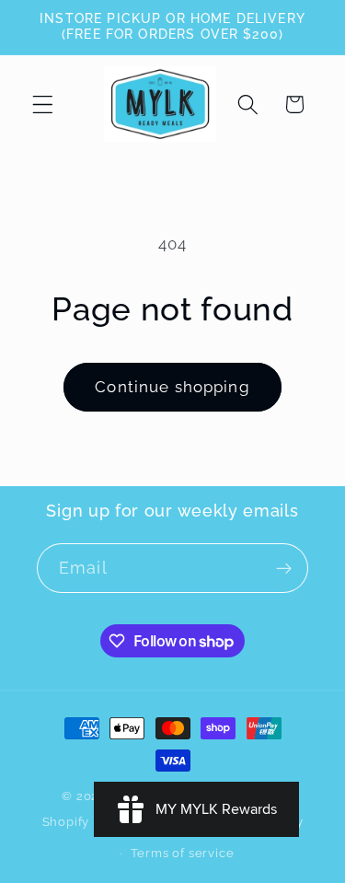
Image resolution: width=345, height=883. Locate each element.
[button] (42, 104)
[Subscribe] (283, 568)
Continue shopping (172, 387)
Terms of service (183, 853)
